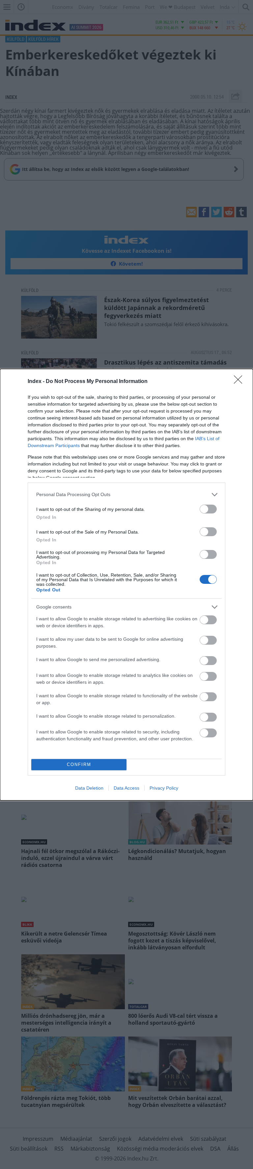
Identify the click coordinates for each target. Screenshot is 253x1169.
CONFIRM (79, 764)
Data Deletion (89, 788)
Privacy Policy (164, 788)
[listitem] (126, 494)
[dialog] (126, 584)
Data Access (126, 788)
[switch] (208, 509)
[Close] (240, 381)
